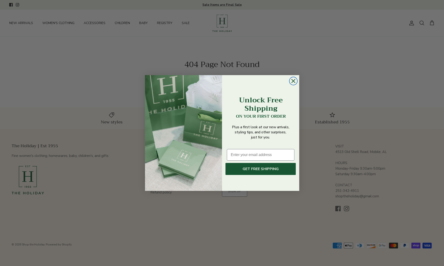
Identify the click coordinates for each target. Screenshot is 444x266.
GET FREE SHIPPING (261, 168)
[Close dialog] (293, 81)
